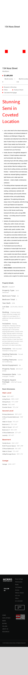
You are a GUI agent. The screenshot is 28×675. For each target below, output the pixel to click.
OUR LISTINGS (6, 618)
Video (6, 90)
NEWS (4, 621)
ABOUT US (5, 629)
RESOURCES (5, 631)
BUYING (4, 623)
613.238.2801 (19, 601)
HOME (4, 615)
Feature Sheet (18, 90)
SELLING (4, 626)
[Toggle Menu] (24, 9)
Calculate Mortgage (10, 92)
